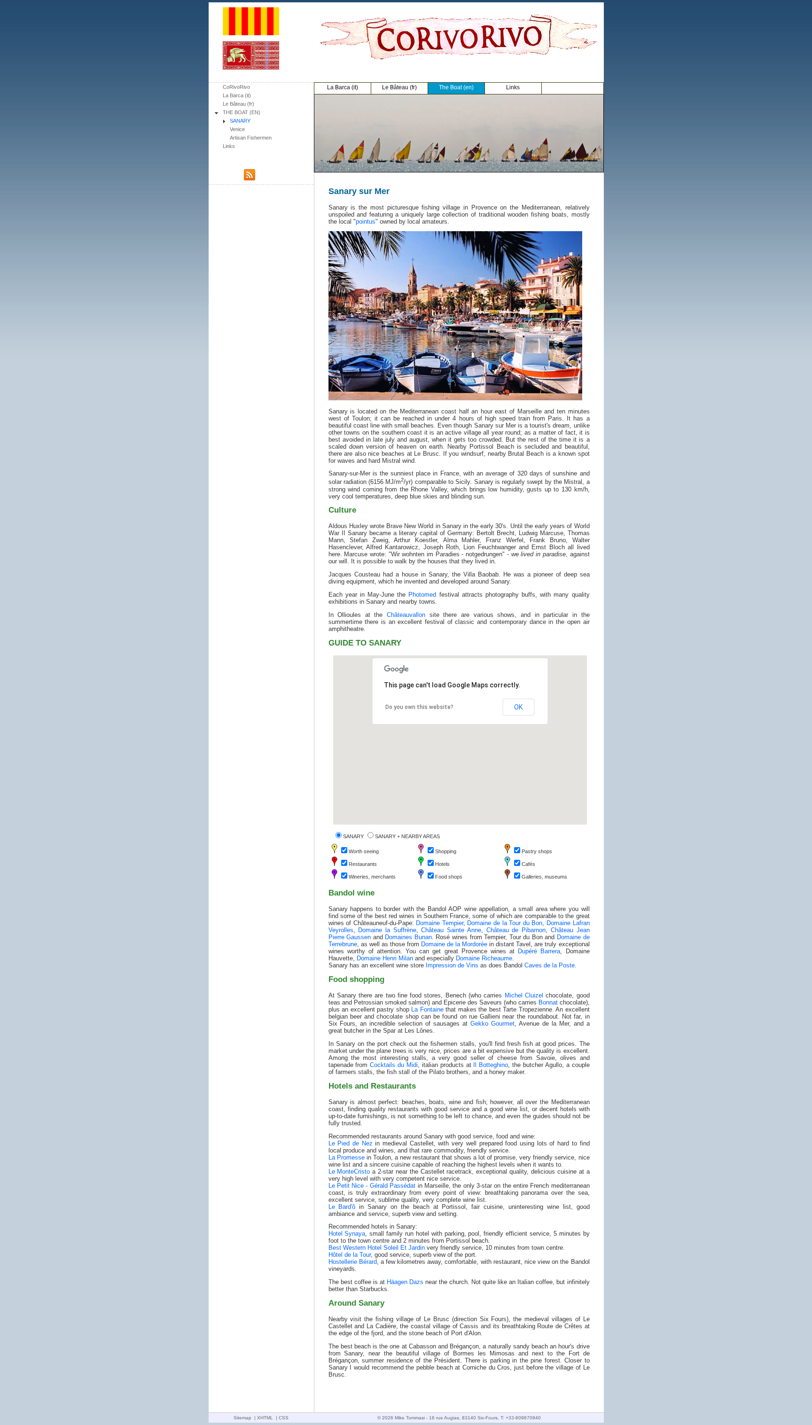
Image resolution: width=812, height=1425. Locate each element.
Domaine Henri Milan (385, 958)
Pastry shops (537, 851)
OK (518, 707)
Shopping (445, 851)
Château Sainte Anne (451, 930)
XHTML (265, 1417)
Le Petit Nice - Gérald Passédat (372, 1185)
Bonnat (548, 1002)
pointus (365, 221)
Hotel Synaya (347, 1233)
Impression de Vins (452, 965)
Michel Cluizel (524, 995)
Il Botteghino (490, 1064)
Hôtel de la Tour (349, 1254)
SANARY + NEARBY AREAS (407, 836)
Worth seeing (364, 851)
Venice (237, 129)
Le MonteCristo (349, 1171)
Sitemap (242, 1417)
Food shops (448, 877)
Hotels (442, 864)
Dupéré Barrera (539, 951)
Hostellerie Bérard (352, 1261)
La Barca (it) (237, 95)
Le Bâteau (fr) (238, 104)
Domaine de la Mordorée (454, 944)
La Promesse (346, 1157)
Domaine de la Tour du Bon (504, 923)
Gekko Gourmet (492, 1023)
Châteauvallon (406, 614)
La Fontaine (427, 1009)
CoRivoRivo (236, 87)
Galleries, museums (544, 877)
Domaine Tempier (439, 923)
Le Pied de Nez (350, 1143)
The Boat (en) (456, 87)
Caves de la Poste (549, 965)
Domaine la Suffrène (387, 930)
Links (229, 146)
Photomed (422, 594)
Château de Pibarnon (516, 930)
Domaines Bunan (408, 937)
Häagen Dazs (405, 1281)
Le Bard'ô (342, 1206)
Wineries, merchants (372, 877)
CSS (284, 1417)
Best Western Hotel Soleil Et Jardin (376, 1247)
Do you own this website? (419, 707)
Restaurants (363, 864)
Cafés (528, 864)
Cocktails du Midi (394, 1064)
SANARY (240, 121)
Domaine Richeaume (484, 958)
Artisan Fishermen (251, 137)
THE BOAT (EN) (241, 112)
